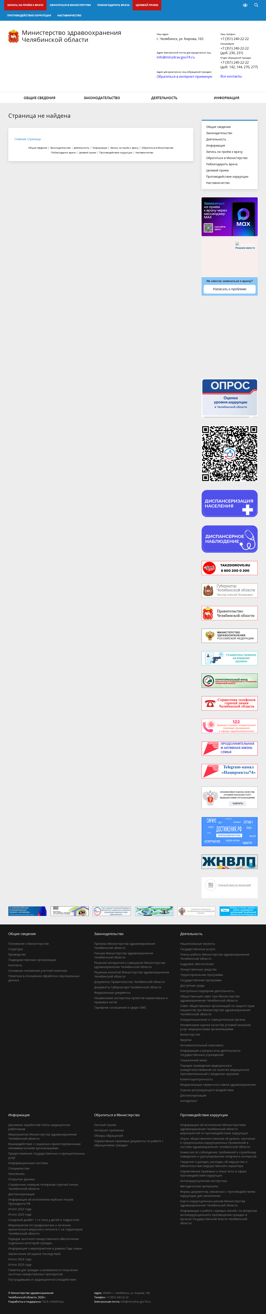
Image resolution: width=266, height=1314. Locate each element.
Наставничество (69, 15)
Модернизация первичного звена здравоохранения (218, 1085)
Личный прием (105, 1125)
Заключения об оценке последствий (34, 1254)
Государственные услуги (197, 949)
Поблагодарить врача (113, 5)
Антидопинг (188, 1101)
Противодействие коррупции (29, 15)
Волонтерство (190, 1034)
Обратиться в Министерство (70, 5)
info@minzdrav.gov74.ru (136, 1301)
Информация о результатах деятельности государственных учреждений (210, 1053)
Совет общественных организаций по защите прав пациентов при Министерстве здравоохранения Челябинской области (217, 1010)
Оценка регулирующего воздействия (207, 1090)
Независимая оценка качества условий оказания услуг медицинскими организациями (215, 1027)
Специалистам (18, 1168)
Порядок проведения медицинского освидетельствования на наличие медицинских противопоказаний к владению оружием (214, 1070)
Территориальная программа (201, 975)
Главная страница (28, 139)
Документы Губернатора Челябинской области (127, 987)
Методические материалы (199, 1186)
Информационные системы (28, 1163)
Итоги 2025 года (19, 1265)
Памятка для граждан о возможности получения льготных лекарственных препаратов (43, 1272)
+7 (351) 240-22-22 (234, 38)
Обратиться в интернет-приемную (184, 76)
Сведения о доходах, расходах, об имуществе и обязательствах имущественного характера (213, 1164)
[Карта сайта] (234, 5)
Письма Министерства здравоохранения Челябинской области (123, 955)
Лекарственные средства (198, 969)
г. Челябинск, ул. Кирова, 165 (180, 38)
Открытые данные (21, 1179)
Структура (15, 949)
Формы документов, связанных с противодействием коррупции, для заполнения (217, 1194)
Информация (226, 98)
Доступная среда (192, 985)
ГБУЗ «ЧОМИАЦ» (53, 1301)
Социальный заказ (193, 1060)
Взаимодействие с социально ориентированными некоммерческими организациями (44, 1146)
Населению (16, 1174)
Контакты (15, 965)
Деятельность (164, 98)
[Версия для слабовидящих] (245, 5)
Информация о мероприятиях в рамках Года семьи (45, 1248)
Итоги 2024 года (19, 1259)
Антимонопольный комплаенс (202, 1045)
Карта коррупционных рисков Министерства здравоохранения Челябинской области (212, 1203)
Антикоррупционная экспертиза (203, 1181)
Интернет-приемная (109, 1130)
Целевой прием (147, 5)
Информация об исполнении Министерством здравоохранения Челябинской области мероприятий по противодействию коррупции (214, 1129)
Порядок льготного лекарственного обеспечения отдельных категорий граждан (43, 1241)
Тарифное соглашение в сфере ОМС (120, 1007)
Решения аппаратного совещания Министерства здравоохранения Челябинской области (129, 965)
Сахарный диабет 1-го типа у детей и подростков (43, 1220)
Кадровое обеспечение (197, 964)
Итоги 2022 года (19, 1209)
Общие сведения (39, 98)
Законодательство (102, 98)
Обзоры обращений (108, 1136)
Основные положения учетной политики (37, 971)
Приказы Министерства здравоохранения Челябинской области (124, 946)
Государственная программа (201, 980)
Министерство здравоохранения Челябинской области (71, 36)
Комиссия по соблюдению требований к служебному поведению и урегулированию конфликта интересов (218, 1154)
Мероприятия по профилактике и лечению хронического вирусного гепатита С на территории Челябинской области (45, 1229)
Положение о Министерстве (28, 944)
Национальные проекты (197, 944)
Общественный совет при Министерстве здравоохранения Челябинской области (210, 998)
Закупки (186, 1040)
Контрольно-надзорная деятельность (207, 991)
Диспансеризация (193, 1095)
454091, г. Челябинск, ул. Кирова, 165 (126, 1293)
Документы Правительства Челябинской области (129, 982)
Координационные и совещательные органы (212, 1019)
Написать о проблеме (229, 289)
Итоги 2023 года (19, 1214)
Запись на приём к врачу (25, 5)
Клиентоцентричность (196, 1079)
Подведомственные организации (32, 960)
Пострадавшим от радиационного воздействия (42, 1279)
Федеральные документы (112, 993)
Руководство (17, 954)
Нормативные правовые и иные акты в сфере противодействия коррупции (213, 1173)
